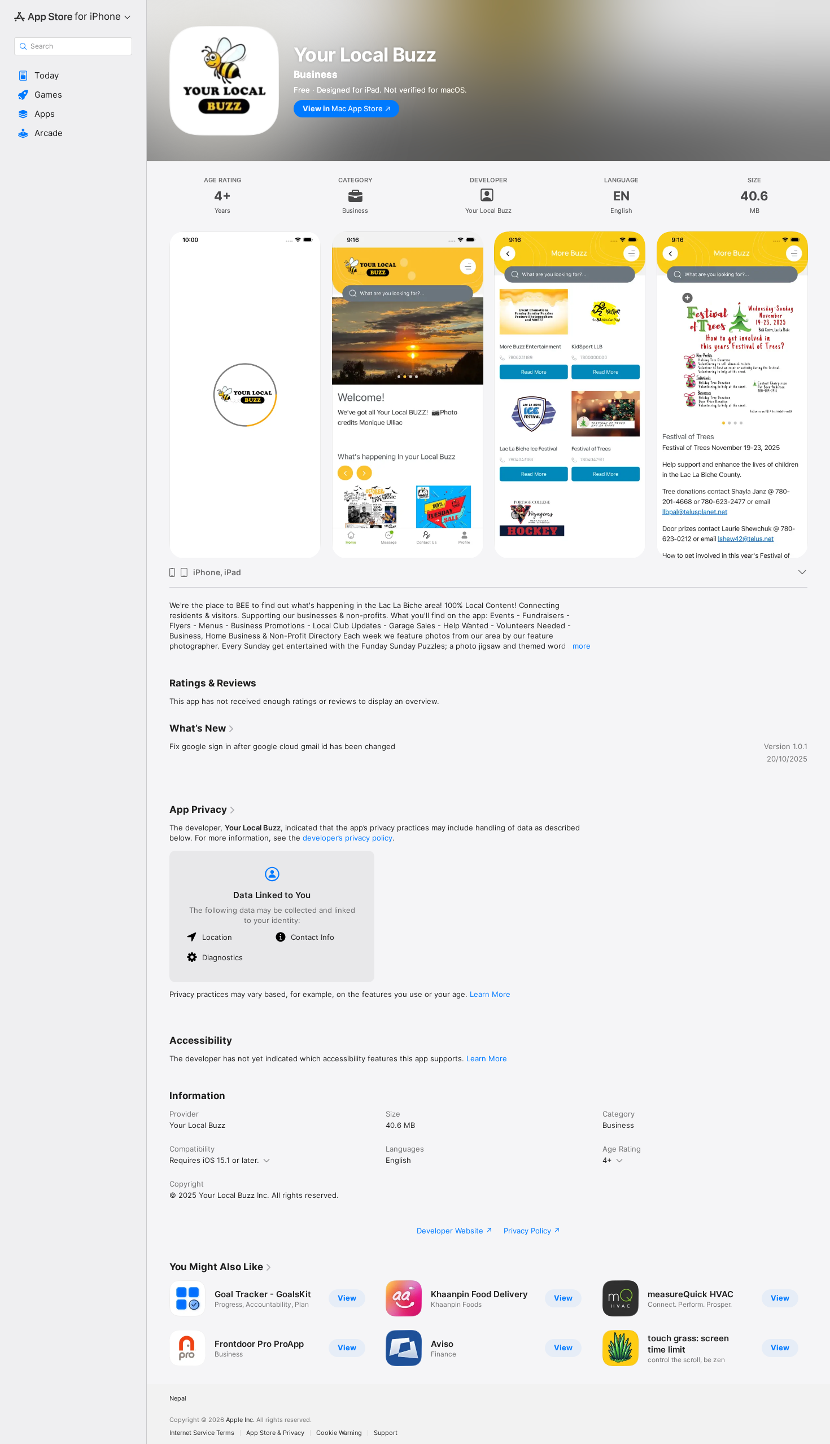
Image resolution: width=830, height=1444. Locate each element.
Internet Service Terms (201, 1433)
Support (385, 1433)
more (582, 645)
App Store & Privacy (275, 1433)
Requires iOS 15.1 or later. (214, 1160)
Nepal (177, 1398)
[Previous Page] (158, 1323)
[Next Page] (819, 1323)
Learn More (490, 994)
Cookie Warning (339, 1433)
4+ (607, 1160)
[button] (73, 75)
